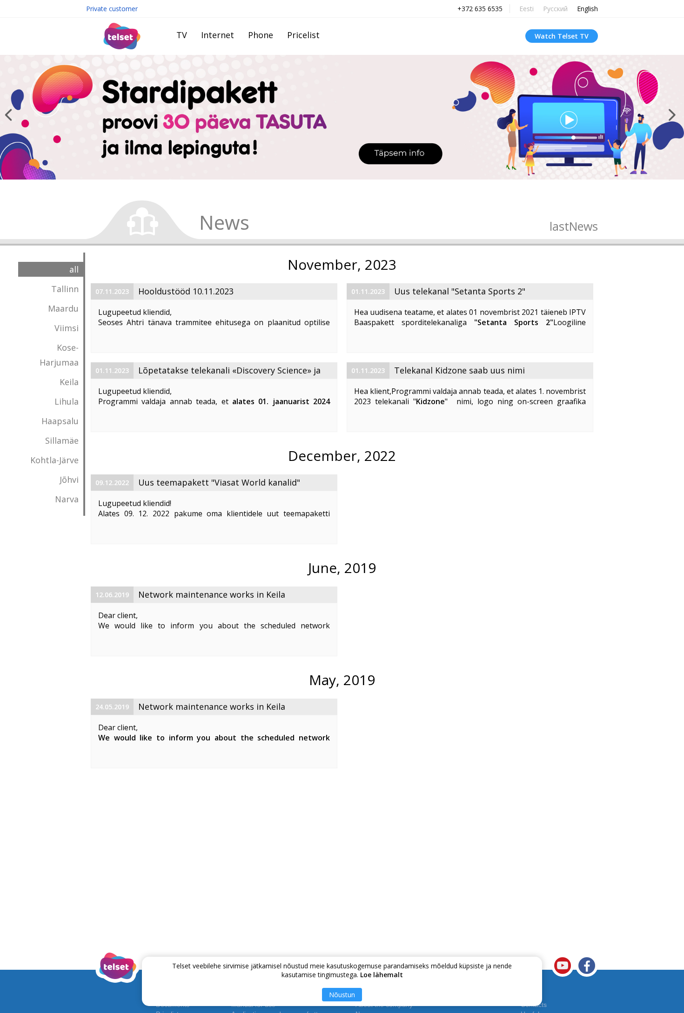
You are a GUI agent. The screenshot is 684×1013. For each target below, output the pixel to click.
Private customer (112, 8)
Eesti (526, 8)
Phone (260, 34)
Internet (217, 34)
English (587, 8)
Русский (555, 8)
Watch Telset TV (562, 36)
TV (181, 34)
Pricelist (303, 34)
